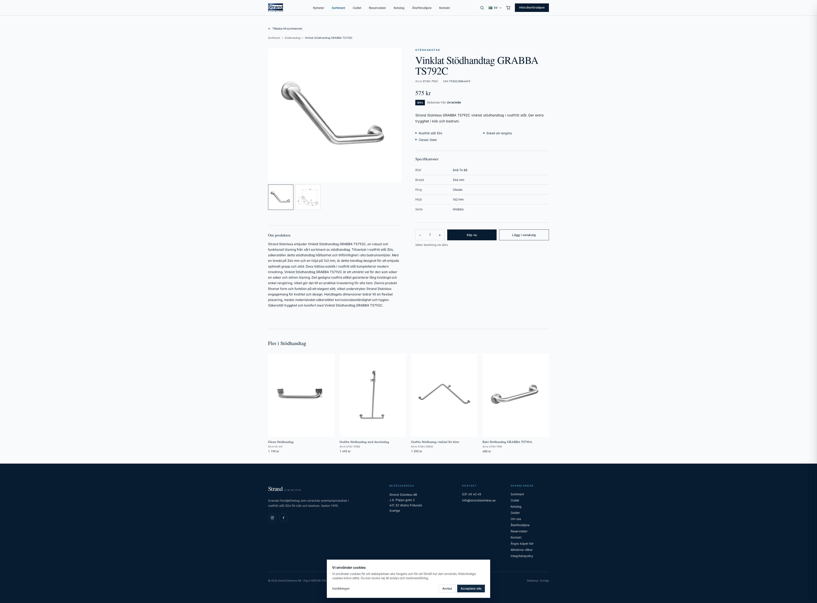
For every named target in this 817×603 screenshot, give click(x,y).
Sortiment (338, 8)
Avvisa (447, 588)
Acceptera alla (471, 588)
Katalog (399, 8)
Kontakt (444, 8)
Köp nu (472, 235)
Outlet (357, 8)
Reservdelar (377, 8)
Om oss (516, 519)
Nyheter (318, 8)
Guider (515, 512)
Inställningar (341, 588)
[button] (335, 115)
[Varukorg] (508, 7)
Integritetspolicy (522, 556)
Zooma (393, 176)
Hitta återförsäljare (532, 7)
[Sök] (482, 8)
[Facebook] (283, 517)
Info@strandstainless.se (479, 500)
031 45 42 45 (471, 494)
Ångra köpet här (522, 543)
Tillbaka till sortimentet (285, 28)
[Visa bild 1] (280, 197)
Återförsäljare (421, 8)
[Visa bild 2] (307, 197)
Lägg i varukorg (524, 235)
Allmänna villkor (522, 549)
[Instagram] (272, 517)
